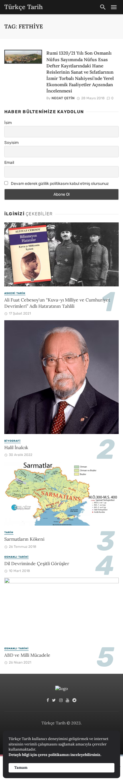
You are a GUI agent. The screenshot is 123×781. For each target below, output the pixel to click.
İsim (8, 122)
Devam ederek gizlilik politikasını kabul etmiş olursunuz (59, 183)
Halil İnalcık (16, 447)
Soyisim (11, 142)
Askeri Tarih (14, 293)
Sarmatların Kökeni (24, 539)
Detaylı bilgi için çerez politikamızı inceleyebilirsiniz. (55, 754)
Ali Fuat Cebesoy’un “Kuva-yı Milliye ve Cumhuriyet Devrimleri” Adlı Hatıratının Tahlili (57, 303)
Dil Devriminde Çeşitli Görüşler (36, 563)
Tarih (8, 532)
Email (9, 162)
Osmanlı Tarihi (16, 556)
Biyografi (12, 440)
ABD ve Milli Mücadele (27, 655)
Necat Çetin (63, 98)
